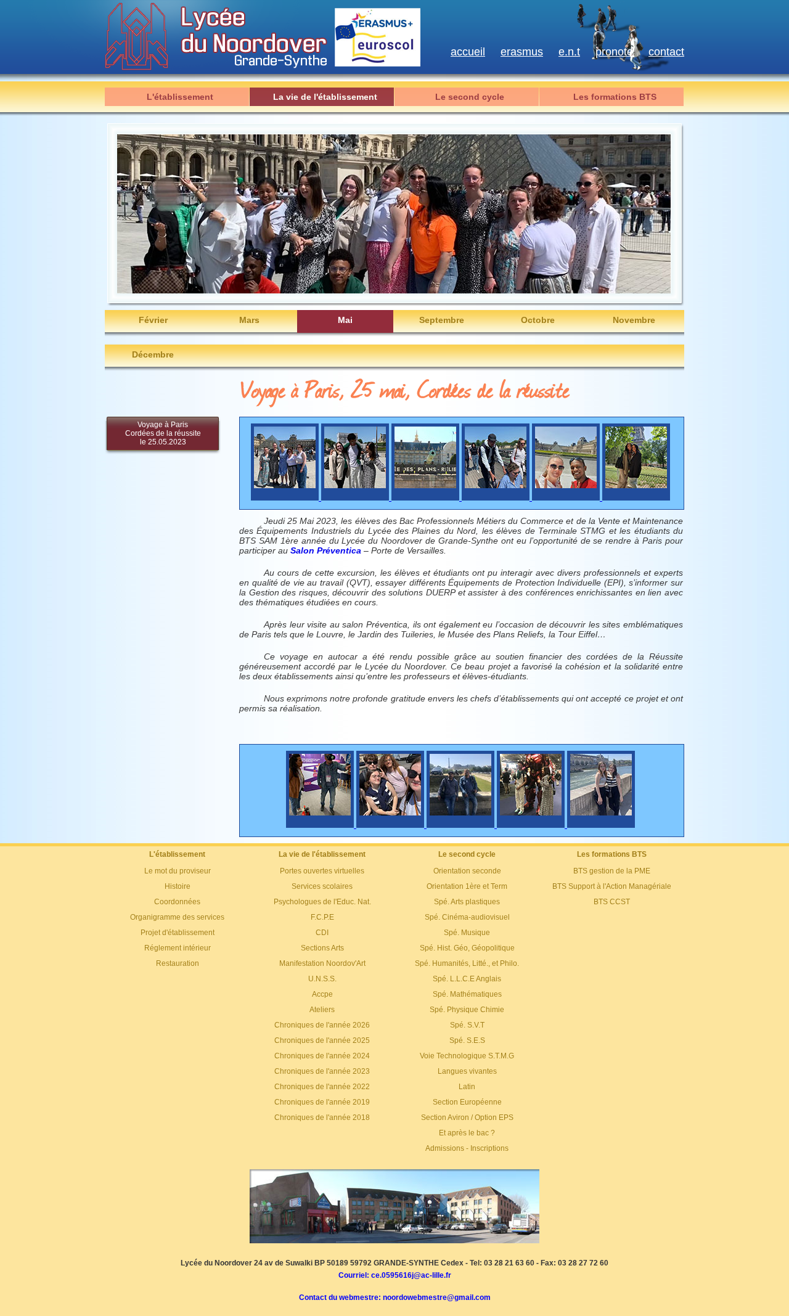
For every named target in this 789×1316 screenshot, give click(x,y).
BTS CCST (612, 901)
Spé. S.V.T (467, 1025)
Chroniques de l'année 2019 (322, 1102)
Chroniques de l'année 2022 (322, 1086)
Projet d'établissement (178, 932)
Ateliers (322, 1009)
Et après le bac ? (467, 1133)
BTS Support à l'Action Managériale (611, 886)
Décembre (153, 354)
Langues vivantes (467, 1071)
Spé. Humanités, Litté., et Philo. (467, 963)
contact (666, 52)
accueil (468, 52)
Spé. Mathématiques (467, 994)
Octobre (538, 320)
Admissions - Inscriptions (467, 1148)
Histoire (177, 886)
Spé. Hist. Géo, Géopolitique (467, 948)
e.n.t (569, 52)
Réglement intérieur (177, 948)
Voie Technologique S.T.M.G (467, 1056)
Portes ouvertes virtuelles (322, 871)
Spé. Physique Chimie (467, 1009)
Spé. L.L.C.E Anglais (467, 979)
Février (153, 320)
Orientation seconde (467, 871)
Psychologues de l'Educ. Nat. (322, 901)
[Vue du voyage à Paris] (286, 497)
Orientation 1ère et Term (467, 886)
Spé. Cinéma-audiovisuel (467, 917)
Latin (467, 1086)
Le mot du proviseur (177, 871)
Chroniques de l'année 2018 (322, 1117)
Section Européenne (467, 1102)
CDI (322, 932)
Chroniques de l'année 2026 (322, 1025)
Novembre (634, 320)
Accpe (322, 994)
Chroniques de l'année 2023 (322, 1071)
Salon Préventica (325, 550)
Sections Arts (322, 948)
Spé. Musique (467, 932)
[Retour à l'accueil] (394, 1240)
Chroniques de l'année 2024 (322, 1056)
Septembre (441, 320)
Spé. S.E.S (467, 1040)
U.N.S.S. (322, 979)
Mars (249, 320)
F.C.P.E (322, 917)
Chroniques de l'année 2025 (322, 1040)
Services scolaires (322, 886)
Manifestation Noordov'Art (322, 963)
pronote (614, 52)
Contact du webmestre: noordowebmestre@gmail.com (395, 1297)
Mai (345, 320)
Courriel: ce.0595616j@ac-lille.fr (394, 1275)
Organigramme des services (177, 917)
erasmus (522, 52)
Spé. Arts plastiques (467, 901)
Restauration (177, 963)
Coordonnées (177, 901)
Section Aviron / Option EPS (467, 1117)
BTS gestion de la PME (611, 871)
